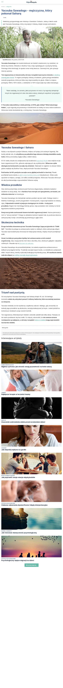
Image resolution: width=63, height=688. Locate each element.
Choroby (3, 448)
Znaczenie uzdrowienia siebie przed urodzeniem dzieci (23, 422)
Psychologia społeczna (8, 558)
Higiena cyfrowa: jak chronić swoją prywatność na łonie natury (26, 367)
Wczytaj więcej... (31, 565)
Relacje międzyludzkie (8, 475)
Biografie (9, 6)
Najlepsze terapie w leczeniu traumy (15, 394)
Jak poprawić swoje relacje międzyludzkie (18, 477)
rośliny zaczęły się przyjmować (25, 255)
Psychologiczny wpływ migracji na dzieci (17, 560)
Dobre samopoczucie (7, 364)
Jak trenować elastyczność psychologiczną (19, 533)
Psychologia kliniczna (8, 503)
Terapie (3, 392)
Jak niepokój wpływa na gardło (13, 450)
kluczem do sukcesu (26, 243)
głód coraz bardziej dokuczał (29, 175)
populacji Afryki (42, 161)
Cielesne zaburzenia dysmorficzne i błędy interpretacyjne (24, 505)
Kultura (3, 6)
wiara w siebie (40, 320)
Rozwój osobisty (6, 531)
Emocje (3, 420)
